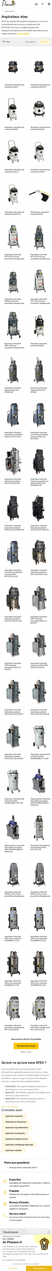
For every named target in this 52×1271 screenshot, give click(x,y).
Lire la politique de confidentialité (14, 1260)
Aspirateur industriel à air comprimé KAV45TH (14, 213)
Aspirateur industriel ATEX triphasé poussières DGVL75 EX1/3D (39, 620)
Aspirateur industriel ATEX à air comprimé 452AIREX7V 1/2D (13, 983)
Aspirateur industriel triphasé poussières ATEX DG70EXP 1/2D (13, 619)
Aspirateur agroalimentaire (16, 1127)
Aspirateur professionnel (15, 1122)
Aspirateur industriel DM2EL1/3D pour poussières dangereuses (14, 301)
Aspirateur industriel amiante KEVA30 (39, 344)
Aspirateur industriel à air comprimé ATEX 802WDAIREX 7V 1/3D (40, 756)
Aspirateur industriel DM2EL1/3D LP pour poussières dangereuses (14, 894)
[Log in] (49, 4)
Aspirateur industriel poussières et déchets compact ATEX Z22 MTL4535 (39, 435)
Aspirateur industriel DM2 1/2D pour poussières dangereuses (14, 345)
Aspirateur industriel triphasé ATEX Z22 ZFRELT (39, 390)
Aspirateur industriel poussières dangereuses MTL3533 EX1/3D (40, 1027)
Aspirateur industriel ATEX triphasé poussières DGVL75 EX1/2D (13, 666)
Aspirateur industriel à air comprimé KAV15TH (40, 86)
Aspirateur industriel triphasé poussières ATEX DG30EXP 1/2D (39, 572)
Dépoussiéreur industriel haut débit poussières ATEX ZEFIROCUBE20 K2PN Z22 (40, 802)
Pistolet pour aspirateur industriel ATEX (40, 213)
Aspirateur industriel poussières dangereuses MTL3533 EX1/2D (14, 1027)
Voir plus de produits (26, 1046)
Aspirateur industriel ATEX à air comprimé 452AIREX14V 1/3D (39, 938)
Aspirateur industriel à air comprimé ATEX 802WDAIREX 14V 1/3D (14, 801)
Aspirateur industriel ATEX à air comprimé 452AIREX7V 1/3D (13, 938)
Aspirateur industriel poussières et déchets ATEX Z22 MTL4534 (13, 434)
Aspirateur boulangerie (15, 1133)
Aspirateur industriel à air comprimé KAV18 (14, 128)
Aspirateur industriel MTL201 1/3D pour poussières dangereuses (14, 256)
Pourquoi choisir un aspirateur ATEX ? (23, 1167)
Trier (43, 41)
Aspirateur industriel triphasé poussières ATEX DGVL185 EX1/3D (40, 712)
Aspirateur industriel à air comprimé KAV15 (14, 86)
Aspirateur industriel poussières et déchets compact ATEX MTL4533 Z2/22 (13, 573)
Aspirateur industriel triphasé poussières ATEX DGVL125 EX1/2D (14, 712)
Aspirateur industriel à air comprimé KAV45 (40, 170)
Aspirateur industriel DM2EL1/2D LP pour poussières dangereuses (40, 894)
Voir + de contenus (10, 1106)
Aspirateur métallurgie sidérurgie (19, 1145)
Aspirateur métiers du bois (16, 1139)
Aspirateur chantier (13, 1150)
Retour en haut (26, 1052)
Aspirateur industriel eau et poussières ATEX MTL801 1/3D (40, 847)
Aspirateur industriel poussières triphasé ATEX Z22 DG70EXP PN (14, 527)
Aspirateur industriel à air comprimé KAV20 (40, 128)
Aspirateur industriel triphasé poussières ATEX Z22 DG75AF (13, 481)
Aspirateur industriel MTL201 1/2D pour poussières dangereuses (40, 301)
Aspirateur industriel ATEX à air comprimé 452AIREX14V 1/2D (39, 983)
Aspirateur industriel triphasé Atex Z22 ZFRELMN (13, 390)
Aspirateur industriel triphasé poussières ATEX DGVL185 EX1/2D (14, 756)
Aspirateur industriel (13, 1116)
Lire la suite (23, 33)
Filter (6, 41)
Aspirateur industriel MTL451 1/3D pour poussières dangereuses (40, 256)
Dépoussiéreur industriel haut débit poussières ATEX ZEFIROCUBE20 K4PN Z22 (14, 848)
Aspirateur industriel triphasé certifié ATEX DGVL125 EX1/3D (39, 665)
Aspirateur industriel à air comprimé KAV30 (14, 170)
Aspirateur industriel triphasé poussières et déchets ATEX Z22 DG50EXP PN (39, 482)
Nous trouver (11, 1232)
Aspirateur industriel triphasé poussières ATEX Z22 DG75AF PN (40, 527)
